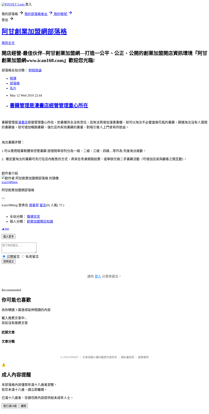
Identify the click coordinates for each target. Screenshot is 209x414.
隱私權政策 (127, 357)
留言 (43, 205)
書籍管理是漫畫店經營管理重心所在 (49, 105)
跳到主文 (8, 43)
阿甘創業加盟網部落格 (34, 31)
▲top (5, 228)
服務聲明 (143, 357)
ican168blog (10, 182)
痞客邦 (34, 205)
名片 (13, 88)
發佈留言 (8, 261)
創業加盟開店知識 (40, 221)
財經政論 (35, 70)
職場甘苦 (33, 216)
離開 (23, 405)
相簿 (13, 78)
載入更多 (8, 236)
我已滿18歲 (10, 405)
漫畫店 (23, 122)
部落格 (15, 83)
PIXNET (74, 357)
